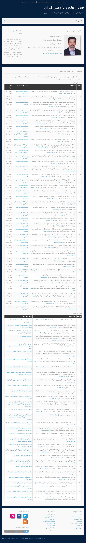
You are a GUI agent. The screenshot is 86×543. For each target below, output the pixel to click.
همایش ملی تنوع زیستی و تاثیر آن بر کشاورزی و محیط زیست (21, 440)
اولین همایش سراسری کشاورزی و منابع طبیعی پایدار (20, 321)
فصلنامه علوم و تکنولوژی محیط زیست (21, 151)
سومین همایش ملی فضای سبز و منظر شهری (19, 380)
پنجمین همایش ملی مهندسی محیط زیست (20, 409)
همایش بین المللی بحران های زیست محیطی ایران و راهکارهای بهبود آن (19, 373)
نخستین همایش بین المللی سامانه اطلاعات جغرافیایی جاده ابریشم (20, 332)
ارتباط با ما (33, 2)
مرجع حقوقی (78, 528)
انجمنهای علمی (51, 515)
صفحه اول (64, 2)
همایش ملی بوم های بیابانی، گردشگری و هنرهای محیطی (20, 434)
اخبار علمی (52, 519)
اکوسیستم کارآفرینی (49, 521)
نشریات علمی (78, 519)
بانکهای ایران (51, 525)
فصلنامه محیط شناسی (22, 97)
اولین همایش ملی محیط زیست (23, 483)
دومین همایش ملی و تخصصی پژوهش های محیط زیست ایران (19, 326)
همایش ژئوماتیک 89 (26, 336)
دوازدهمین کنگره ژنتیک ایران (23, 455)
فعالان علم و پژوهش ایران (64, 7)
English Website (25, 2)
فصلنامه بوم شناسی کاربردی (22, 92)
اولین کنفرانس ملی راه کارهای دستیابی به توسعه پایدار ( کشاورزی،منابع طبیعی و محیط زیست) (19, 417)
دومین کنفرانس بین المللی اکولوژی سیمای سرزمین (19, 352)
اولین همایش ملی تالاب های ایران (22, 391)
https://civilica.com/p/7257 (52, 53)
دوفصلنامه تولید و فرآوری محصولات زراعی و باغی (21, 133)
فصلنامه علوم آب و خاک (21, 139)
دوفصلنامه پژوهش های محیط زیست (21, 146)
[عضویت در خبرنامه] (27, 531)
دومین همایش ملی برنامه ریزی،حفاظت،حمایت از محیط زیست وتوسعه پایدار (19, 346)
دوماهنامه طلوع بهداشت (23, 287)
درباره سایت (57, 2)
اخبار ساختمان (51, 523)
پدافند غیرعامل (50, 528)
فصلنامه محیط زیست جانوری (22, 103)
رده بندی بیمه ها (50, 530)
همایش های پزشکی (76, 523)
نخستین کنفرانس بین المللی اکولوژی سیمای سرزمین (19, 451)
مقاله (80, 515)
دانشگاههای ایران (50, 517)
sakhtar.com (6, 538)
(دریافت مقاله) (63, 93)
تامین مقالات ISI (77, 517)
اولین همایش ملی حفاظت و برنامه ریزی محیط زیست (19, 368)
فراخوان (79, 525)
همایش (79, 521)
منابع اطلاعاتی (49, 2)
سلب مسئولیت (41, 2)
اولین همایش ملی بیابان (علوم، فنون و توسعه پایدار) (18, 397)
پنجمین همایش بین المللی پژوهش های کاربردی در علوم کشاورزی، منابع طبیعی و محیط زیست (20, 404)
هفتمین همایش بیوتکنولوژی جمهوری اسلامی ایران (19, 487)
